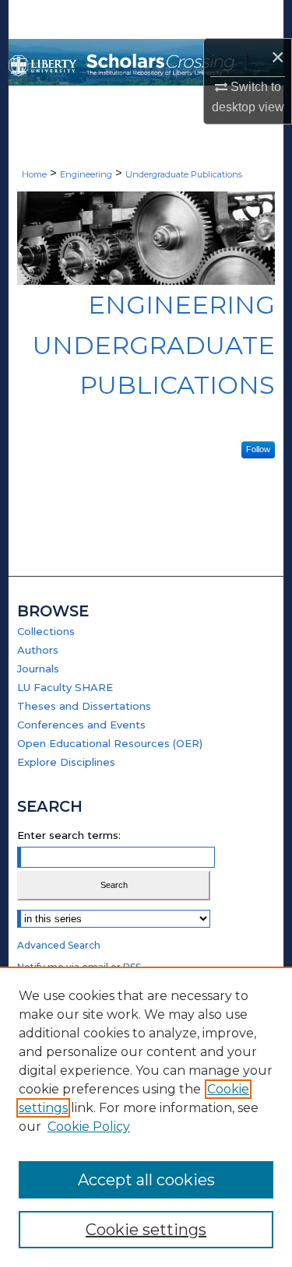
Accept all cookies (146, 1179)
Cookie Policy (88, 1126)
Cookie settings (146, 1229)
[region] (146, 1117)
